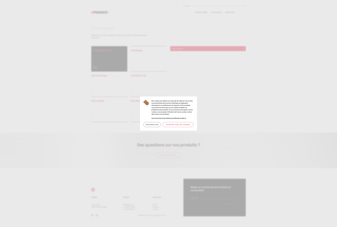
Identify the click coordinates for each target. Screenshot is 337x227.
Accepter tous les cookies (178, 124)
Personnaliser (152, 124)
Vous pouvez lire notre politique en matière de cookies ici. (168, 118)
